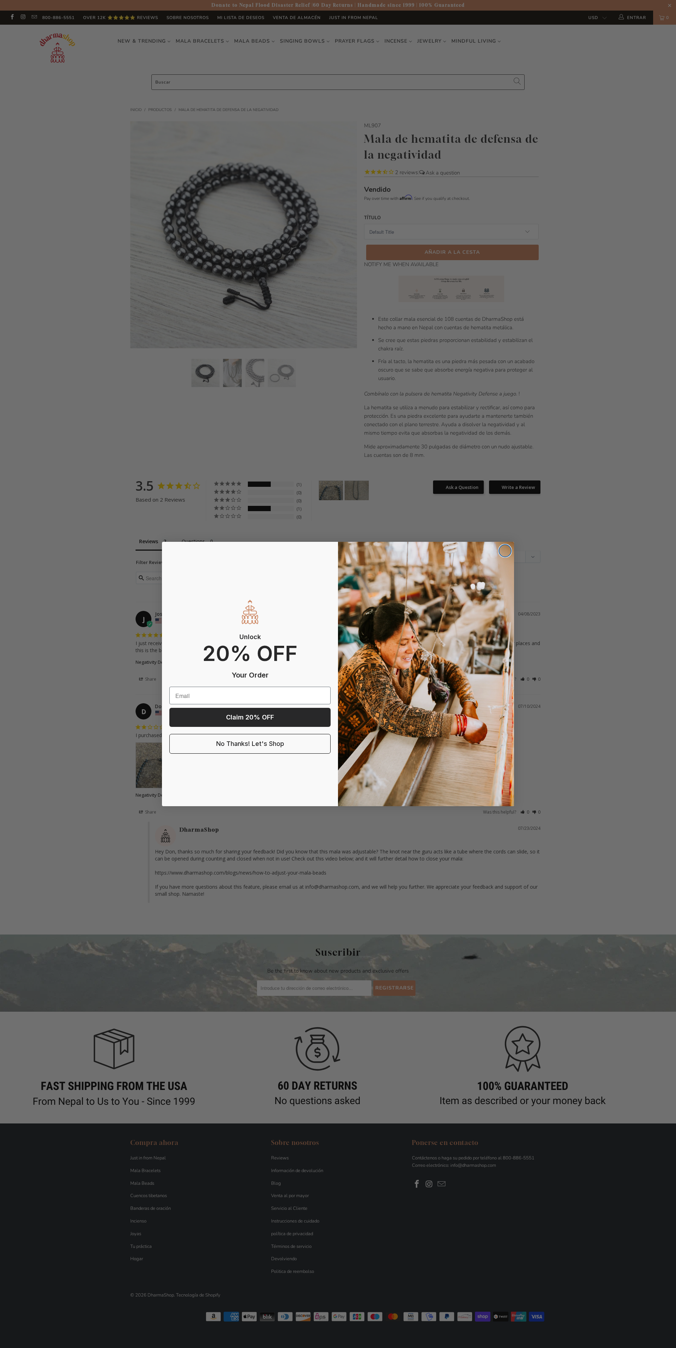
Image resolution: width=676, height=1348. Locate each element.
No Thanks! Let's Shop (250, 743)
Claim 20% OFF (250, 717)
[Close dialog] (505, 551)
